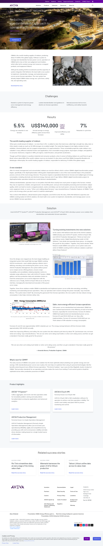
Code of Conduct (62, 499)
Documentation (61, 487)
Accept (87, 538)
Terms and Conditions (15, 527)
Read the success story (19, 473)
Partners (47, 1)
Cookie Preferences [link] (15, 528)
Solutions (38, 5)
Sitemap (72, 505)
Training (60, 1)
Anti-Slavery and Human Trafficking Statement (49, 505)
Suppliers (59, 504)
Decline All (97, 538)
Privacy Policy (5, 543)
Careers (46, 495)
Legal (71, 487)
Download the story (17, 85)
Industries (54, 5)
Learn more (15, 409)
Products (46, 5)
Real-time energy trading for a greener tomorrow (70, 514)
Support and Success (68, 1)
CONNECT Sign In (86, 1)
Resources (63, 5)
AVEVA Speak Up (49, 499)
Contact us (15, 40)
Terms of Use (74, 491)
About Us (71, 5)
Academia (53, 1)
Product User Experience (74, 500)
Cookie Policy (16, 543)
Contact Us (77, 1)
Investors (46, 487)
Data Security (61, 491)
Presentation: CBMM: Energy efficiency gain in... (41, 514)
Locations (73, 495)
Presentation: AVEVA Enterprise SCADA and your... (55, 516)
